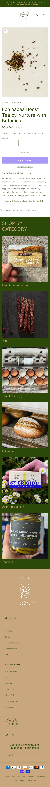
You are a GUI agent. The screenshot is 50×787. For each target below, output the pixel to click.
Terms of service (32, 781)
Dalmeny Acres (15, 777)
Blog (6, 655)
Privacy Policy (10, 695)
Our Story (8, 637)
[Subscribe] (42, 755)
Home (7, 625)
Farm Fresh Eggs (13, 396)
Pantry (6, 562)
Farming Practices (12, 643)
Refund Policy (10, 689)
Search (7, 677)
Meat (5, 340)
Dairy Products (11, 506)
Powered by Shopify (27, 777)
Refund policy (40, 777)
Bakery (6, 451)
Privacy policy (19, 781)
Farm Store (9, 631)
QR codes (8, 683)
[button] (5, 15)
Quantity (5, 138)
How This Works (11, 672)
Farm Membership (13, 285)
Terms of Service (11, 701)
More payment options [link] (25, 166)
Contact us (9, 707)
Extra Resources (11, 649)
